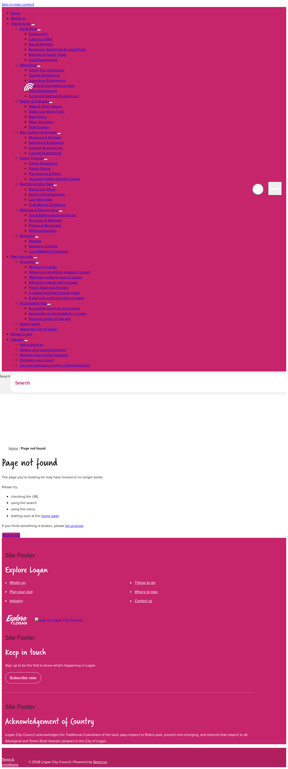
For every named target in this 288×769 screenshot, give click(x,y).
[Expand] (33, 24)
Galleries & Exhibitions (46, 142)
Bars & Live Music (42, 189)
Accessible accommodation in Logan (57, 313)
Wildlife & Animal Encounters (51, 85)
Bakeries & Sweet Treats (48, 54)
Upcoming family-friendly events (54, 178)
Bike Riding (38, 116)
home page (50, 515)
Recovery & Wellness (45, 220)
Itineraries (27, 261)
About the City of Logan (38, 329)
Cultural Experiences (45, 153)
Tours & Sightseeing (44, 75)
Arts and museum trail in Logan (53, 282)
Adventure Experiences (47, 80)
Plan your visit (22, 256)
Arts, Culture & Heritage (38, 132)
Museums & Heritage (45, 137)
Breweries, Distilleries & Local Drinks (57, 49)
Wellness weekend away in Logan (55, 277)
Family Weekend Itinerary (49, 287)
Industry (17, 339)
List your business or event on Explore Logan (55, 365)
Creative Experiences (45, 147)
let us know (74, 525)
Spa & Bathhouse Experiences (52, 215)
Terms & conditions (10, 762)
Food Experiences (43, 59)
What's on (18, 18)
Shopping (27, 235)
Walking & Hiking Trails (46, 111)
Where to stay (21, 334)
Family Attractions (43, 163)
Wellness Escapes (42, 230)
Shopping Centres (43, 246)
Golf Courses (39, 127)
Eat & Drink (28, 28)
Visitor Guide (30, 323)
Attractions (28, 65)
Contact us (143, 601)
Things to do (20, 23)
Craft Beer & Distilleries (47, 204)
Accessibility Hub (33, 303)
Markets (35, 241)
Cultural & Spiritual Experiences (53, 96)
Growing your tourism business (44, 354)
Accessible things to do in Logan (54, 308)
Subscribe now (23, 678)
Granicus (100, 761)
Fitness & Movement (45, 225)
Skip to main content (18, 4)
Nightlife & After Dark (36, 184)
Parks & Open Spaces (45, 106)
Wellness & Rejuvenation (39, 210)
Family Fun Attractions (46, 70)
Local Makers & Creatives (48, 251)
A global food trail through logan (54, 292)
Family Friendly (32, 158)
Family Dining (39, 168)
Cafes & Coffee (40, 39)
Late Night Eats (40, 199)
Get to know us (31, 344)
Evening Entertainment (47, 194)
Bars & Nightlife (41, 44)
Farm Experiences (43, 90)
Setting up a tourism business (43, 349)
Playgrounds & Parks (45, 173)
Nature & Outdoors (34, 101)
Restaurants (38, 33)
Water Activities (41, 121)
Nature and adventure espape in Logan (59, 272)
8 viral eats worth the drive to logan (56, 298)
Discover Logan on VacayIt (49, 318)
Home (13, 448)
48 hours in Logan (43, 266)
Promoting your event (37, 360)
